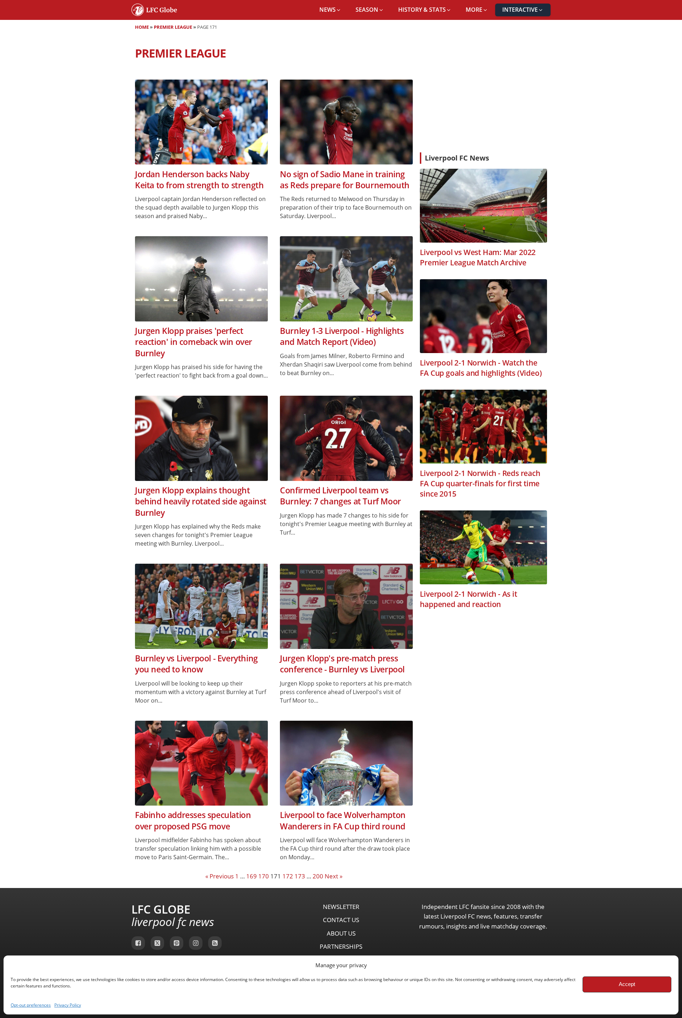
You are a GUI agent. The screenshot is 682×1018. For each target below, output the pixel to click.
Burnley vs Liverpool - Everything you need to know (196, 664)
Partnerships (341, 946)
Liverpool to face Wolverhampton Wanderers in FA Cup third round (343, 820)
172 (287, 876)
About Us (341, 933)
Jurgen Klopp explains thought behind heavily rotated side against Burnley (200, 501)
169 (251, 876)
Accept (627, 984)
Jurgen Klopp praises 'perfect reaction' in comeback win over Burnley (193, 342)
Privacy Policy (67, 1005)
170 (263, 876)
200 (318, 876)
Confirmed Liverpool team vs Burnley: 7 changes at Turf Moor (340, 496)
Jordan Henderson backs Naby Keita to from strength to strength (199, 180)
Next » (333, 876)
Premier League (173, 27)
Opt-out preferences (31, 1005)
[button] (330, 10)
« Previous (219, 876)
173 (299, 876)
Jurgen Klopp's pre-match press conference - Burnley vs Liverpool (342, 664)
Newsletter (341, 907)
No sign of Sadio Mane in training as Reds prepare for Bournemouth (345, 180)
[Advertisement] (483, 94)
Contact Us (341, 920)
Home (142, 27)
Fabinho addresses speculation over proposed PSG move (193, 820)
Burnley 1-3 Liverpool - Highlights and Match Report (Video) (342, 336)
